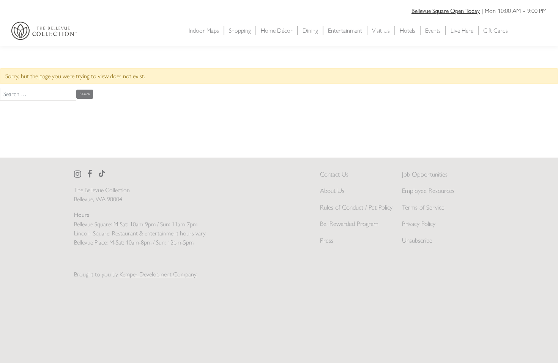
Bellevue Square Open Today (445, 10)
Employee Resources (428, 190)
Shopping (240, 30)
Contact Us (334, 174)
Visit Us (381, 30)
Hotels (407, 30)
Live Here (462, 30)
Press (326, 240)
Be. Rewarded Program (349, 223)
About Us (332, 190)
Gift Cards (495, 30)
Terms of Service (423, 207)
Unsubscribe (417, 240)
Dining (310, 30)
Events (433, 30)
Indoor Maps (204, 30)
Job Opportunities (425, 174)
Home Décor (277, 30)
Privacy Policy (418, 223)
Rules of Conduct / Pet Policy (356, 207)
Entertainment (345, 30)
